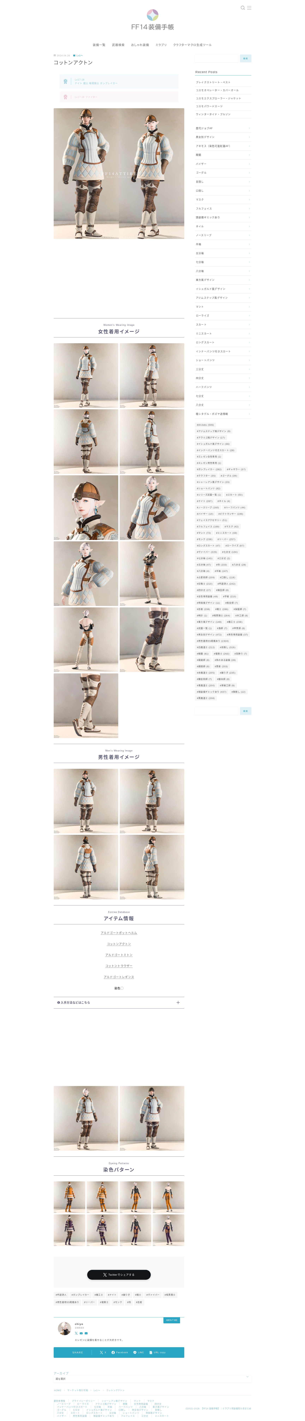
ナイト (205, 501)
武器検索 (118, 44)
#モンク (118, 1302)
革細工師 (228, 685)
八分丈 (200, 405)
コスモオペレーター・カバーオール (217, 90)
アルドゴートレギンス (119, 977)
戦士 (222, 609)
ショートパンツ (205, 360)
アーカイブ (61, 1373)
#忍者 (139, 1302)
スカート (201, 324)
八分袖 (200, 271)
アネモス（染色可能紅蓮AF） (214, 146)
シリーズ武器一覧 (209, 495)
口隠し (200, 190)
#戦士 (138, 1295)
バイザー (201, 164)
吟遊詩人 (227, 584)
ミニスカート (204, 333)
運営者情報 (59, 1401)
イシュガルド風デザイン (210, 289)
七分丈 (200, 396)
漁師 (223, 628)
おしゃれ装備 (140, 44)
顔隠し (239, 692)
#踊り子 (126, 1295)
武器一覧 (205, 628)
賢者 (222, 666)
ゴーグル (201, 172)
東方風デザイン (205, 280)
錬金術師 (205, 679)
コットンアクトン (119, 944)
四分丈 (200, 378)
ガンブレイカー (210, 469)
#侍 (129, 1302)
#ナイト (112, 1295)
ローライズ (202, 315)
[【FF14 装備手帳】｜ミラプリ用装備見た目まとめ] (152, 18)
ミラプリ (161, 44)
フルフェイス (204, 208)
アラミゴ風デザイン (211, 437)
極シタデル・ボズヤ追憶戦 (212, 414)
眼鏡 (198, 155)
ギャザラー (237, 469)
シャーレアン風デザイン (214, 482)
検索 (245, 58)
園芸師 (223, 590)
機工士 (235, 622)
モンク (205, 539)
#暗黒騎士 (170, 1295)
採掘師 (240, 609)
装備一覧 (99, 44)
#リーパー (89, 1302)
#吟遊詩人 (61, 1295)
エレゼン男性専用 (209, 463)
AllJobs (206, 425)
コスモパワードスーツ (209, 106)
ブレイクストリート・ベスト (213, 82)
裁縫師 (204, 660)
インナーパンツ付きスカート (213, 351)
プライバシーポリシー (83, 1401)
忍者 (204, 609)
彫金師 (232, 603)
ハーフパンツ (204, 387)
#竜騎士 (104, 1302)
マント (200, 306)
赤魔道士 (206, 673)
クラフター (207, 476)
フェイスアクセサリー (212, 520)
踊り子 (228, 673)
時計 (202, 615)
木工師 (242, 615)
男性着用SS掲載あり (213, 641)
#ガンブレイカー (80, 1295)
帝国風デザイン (209, 603)
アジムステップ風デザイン (212, 297)
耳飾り (241, 654)
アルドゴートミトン (119, 954)
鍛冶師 (224, 679)
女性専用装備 (208, 596)
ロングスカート (205, 342)
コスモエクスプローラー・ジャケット (218, 98)
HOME (57, 1390)
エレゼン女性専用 (209, 457)
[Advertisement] (119, 282)
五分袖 (200, 253)
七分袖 (200, 262)
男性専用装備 (238, 635)
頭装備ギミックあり (208, 217)
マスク (200, 199)
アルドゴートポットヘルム (119, 932)
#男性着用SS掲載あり (67, 1302)
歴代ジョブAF (204, 128)
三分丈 (200, 369)
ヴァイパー (207, 552)
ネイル (200, 226)
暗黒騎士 (222, 615)
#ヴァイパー (153, 1295)
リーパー (227, 539)
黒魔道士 (206, 698)
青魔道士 (206, 685)
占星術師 (206, 577)
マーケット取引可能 (77, 1390)
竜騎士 (222, 654)
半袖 (198, 244)
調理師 (204, 666)
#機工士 (99, 1295)
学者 (230, 596)
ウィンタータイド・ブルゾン (213, 114)
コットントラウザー (119, 965)
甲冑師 (239, 628)
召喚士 (205, 584)
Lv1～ (80, 56)
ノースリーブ (204, 235)
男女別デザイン (205, 137)
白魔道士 (206, 647)
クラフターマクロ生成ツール (192, 44)
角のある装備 (226, 660)
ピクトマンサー (231, 514)
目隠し (200, 181)
